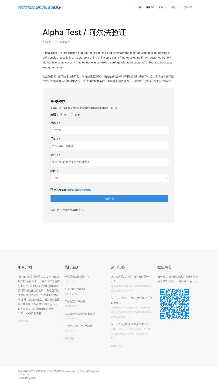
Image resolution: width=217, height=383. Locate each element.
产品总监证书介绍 (74, 301)
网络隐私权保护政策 (80, 189)
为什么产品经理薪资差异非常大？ (130, 324)
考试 (173, 7)
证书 (186, 7)
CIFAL (20, 374)
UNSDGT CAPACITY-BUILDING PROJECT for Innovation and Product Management (62, 371)
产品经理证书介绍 (74, 289)
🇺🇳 (140, 7)
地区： (55, 170)
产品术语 (47, 42)
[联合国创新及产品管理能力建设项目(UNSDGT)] (40, 7)
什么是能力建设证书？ (77, 276)
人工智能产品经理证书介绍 (79, 313)
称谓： (55, 114)
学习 (160, 7)
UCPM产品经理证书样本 (78, 326)
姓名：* (55, 122)
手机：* (55, 138)
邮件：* (55, 154)
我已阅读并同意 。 (73, 189)
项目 (148, 7)
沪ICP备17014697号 (27, 378)
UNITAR (26, 374)
